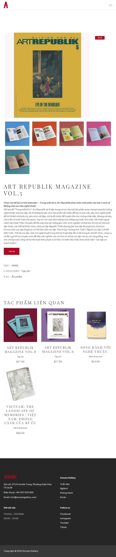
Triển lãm (65, 484)
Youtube (64, 522)
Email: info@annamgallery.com (20, 497)
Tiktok (63, 527)
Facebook (65, 514)
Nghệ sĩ (64, 488)
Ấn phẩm (17, 276)
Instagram (65, 518)
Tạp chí (25, 271)
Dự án (63, 497)
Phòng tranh (66, 492)
